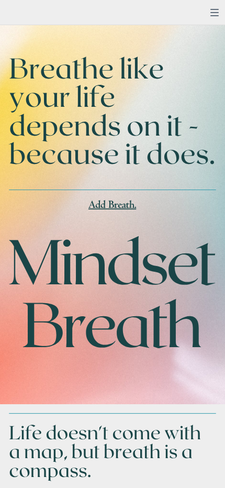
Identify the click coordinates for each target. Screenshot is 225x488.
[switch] (214, 12)
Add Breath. (112, 206)
